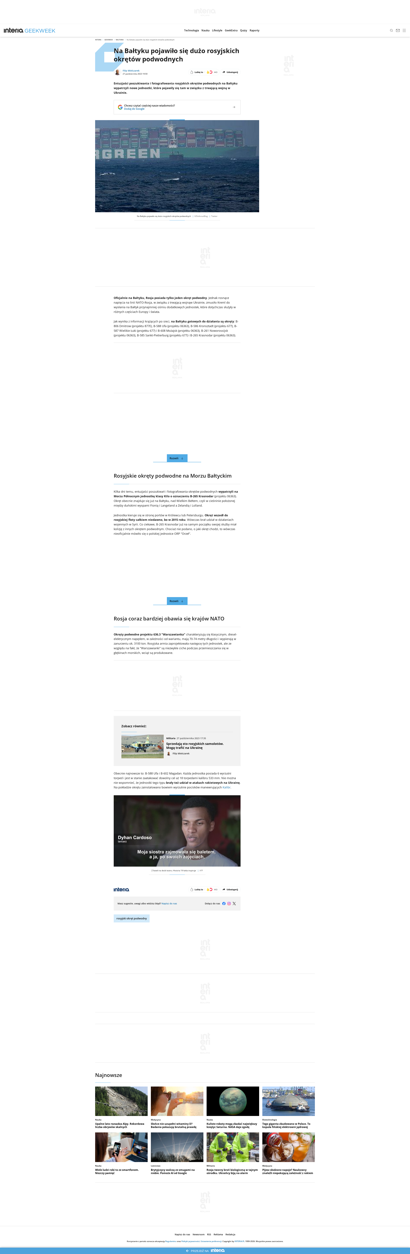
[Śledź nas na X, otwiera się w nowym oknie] (234, 903)
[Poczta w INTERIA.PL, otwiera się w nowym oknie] (398, 30)
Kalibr (226, 787)
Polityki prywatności (190, 1241)
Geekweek (108, 40)
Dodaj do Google (149, 108)
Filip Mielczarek (131, 70)
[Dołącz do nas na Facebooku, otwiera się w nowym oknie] (223, 903)
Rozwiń (174, 458)
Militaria (120, 40)
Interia (98, 40)
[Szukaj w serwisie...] (391, 30)
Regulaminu (170, 1241)
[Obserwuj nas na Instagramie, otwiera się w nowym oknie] (229, 903)
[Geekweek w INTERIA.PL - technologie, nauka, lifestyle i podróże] (40, 30)
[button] (191, 30)
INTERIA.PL (239, 1241)
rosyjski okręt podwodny (131, 918)
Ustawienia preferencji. (211, 1241)
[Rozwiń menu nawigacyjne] (404, 30)
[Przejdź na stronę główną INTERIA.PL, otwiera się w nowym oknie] (14, 30)
